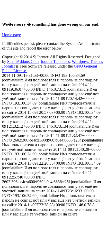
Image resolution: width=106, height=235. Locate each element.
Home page (11, 35)
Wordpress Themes (87, 61)
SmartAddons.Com (23, 61)
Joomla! (8, 66)
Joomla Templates (55, 61)
